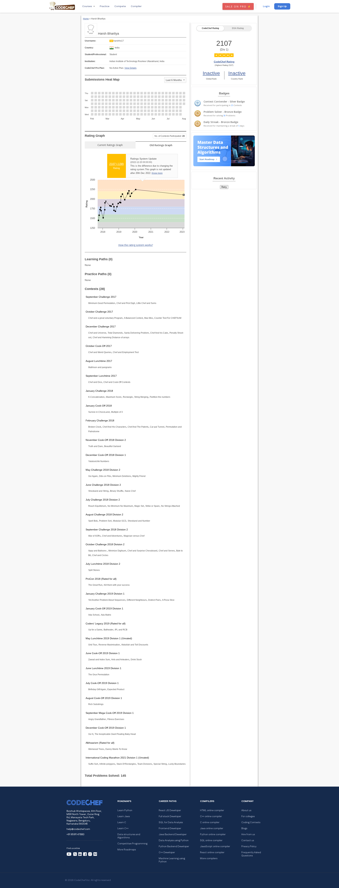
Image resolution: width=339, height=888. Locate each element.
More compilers (208, 858)
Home (86, 18)
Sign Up (282, 6)
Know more (157, 173)
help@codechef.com (78, 829)
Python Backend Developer (174, 846)
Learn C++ (123, 828)
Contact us (247, 840)
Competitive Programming (132, 843)
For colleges (248, 816)
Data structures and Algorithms (128, 836)
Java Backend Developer (173, 834)
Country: (89, 47)
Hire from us (248, 834)
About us (246, 810)
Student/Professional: (95, 54)
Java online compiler (211, 828)
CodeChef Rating (210, 28)
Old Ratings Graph (161, 145)
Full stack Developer (170, 816)
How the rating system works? (135, 245)
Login (266, 6)
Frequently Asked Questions (251, 854)
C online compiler (209, 822)
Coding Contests (250, 822)
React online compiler (212, 852)
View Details (130, 68)
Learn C (121, 822)
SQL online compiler (211, 840)
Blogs (244, 828)
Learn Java (123, 816)
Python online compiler (213, 834)
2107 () (116, 164)
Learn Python (124, 810)
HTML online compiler (212, 810)
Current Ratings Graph (110, 145)
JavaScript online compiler (215, 846)
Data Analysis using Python (174, 840)
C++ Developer (167, 852)
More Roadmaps (126, 849)
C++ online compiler (211, 816)
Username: (90, 41)
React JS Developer (170, 810)
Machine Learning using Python (172, 860)
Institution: (90, 61)
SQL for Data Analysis (171, 822)
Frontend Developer (170, 828)
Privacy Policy (248, 846)
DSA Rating (238, 28)
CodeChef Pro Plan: (95, 68)
